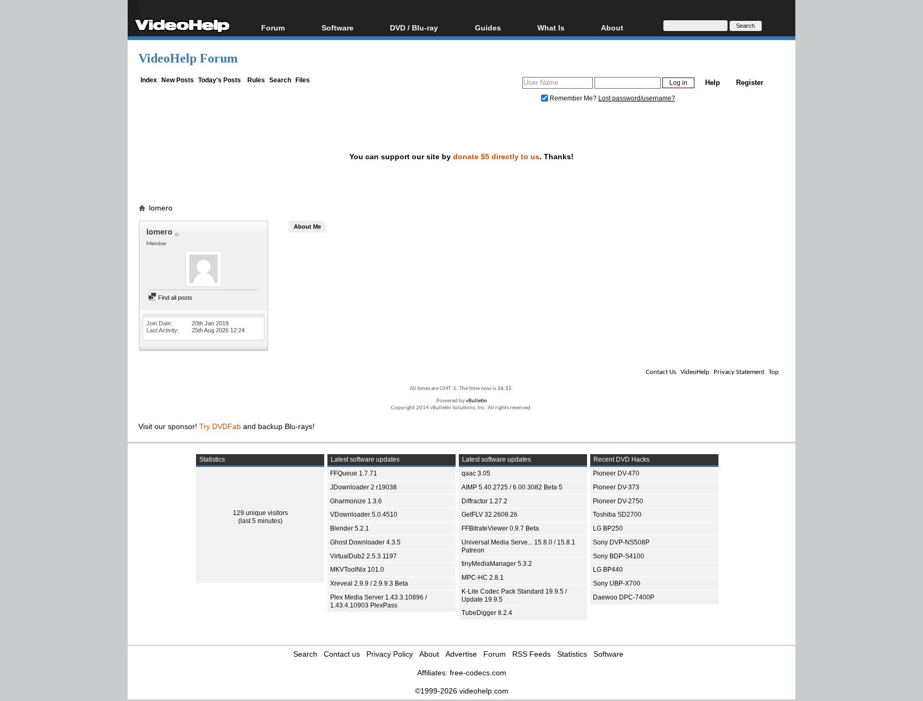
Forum (273, 27)
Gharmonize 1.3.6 (356, 501)
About (429, 654)
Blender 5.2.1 (349, 528)
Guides (488, 27)
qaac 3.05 (476, 473)
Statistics (572, 654)
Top (774, 372)
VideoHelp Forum (188, 58)
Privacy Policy (389, 654)
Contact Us (661, 372)
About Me (307, 226)
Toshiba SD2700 (617, 514)
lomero (161, 208)
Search (280, 80)
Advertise (461, 654)
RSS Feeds (531, 654)
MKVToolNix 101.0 (357, 569)
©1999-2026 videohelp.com (462, 691)
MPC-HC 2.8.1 (483, 577)
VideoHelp (694, 372)
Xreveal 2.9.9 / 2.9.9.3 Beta (369, 583)
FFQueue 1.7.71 (353, 473)
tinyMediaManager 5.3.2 (497, 563)
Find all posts (174, 297)
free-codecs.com (478, 672)
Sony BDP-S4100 (618, 556)
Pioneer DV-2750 (618, 501)
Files (302, 80)
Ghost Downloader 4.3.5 (365, 542)
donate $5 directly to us (496, 156)
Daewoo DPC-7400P (623, 597)
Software (338, 27)
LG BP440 (608, 569)
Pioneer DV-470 (616, 473)
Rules (256, 80)
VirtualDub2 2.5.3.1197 (363, 556)
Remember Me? (573, 98)
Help (712, 83)
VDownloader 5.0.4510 (363, 514)
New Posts (177, 80)
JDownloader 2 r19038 (363, 487)
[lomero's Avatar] (203, 270)
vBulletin (476, 401)
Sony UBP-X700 (616, 583)
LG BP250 (608, 528)
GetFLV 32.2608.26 (490, 514)
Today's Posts (219, 80)
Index (148, 80)
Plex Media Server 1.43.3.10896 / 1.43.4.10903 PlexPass (378, 601)
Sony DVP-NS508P (621, 542)
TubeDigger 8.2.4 (487, 613)
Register (749, 83)
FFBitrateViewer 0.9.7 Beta (500, 528)
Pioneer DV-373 (616, 487)
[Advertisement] (850, 267)
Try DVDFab (220, 426)
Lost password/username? (636, 98)
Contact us (342, 654)
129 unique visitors (260, 513)
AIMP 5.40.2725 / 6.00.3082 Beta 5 (512, 487)
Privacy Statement (739, 372)
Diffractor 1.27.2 (484, 501)
